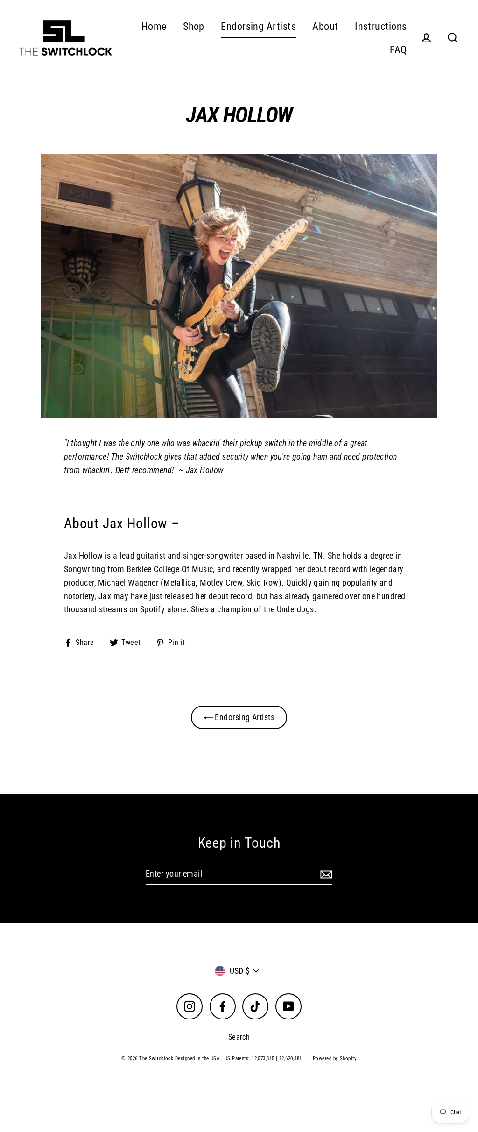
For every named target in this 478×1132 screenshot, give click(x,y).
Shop (193, 26)
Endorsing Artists (258, 26)
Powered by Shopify (335, 1058)
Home (154, 26)
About (325, 26)
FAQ (398, 50)
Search (239, 1037)
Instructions (381, 26)
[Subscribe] (324, 874)
